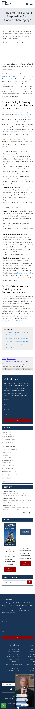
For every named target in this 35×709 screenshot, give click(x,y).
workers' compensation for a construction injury (16, 76)
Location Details (6, 452)
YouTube (27, 369)
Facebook (9, 369)
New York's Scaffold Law (20, 200)
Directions (5, 455)
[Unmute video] (24, 687)
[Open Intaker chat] (18, 708)
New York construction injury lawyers (18, 132)
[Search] (29, 582)
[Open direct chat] (31, 671)
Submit (17, 420)
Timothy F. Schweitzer (9, 359)
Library (8, 487)
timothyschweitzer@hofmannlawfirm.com (15, 361)
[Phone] (27, 4)
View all (26, 513)
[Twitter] (11, 689)
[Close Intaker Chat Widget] (33, 671)
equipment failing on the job (23, 273)
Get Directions (13, 671)
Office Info (13, 668)
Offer (6, 519)
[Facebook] (5, 689)
